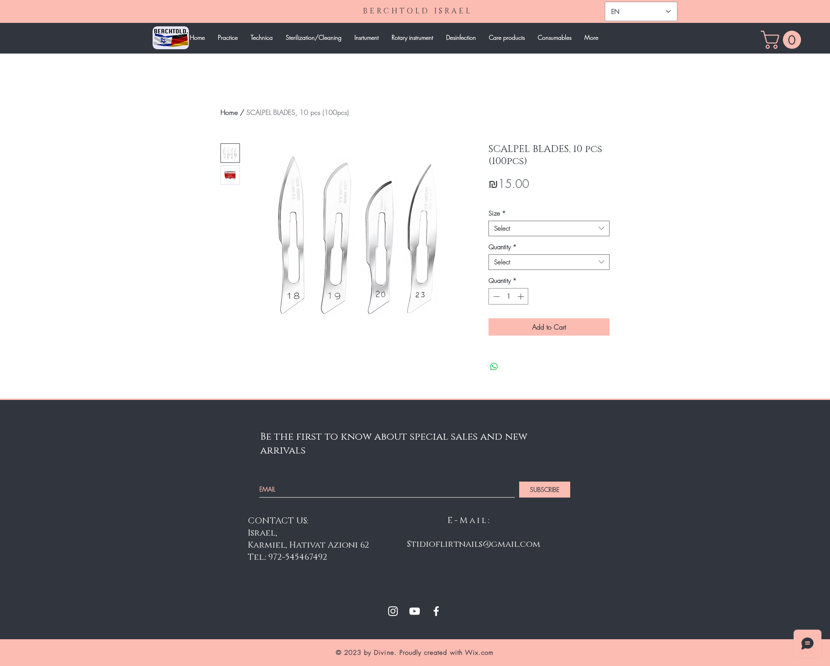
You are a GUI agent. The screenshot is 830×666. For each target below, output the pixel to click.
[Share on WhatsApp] (494, 367)
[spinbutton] (508, 296)
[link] (783, 40)
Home (229, 112)
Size (497, 213)
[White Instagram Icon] (392, 611)
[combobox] (549, 228)
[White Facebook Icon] (436, 611)
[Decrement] (495, 296)
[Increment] (521, 296)
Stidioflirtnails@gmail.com (473, 544)
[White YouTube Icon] (414, 611)
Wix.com (479, 652)
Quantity (502, 247)
